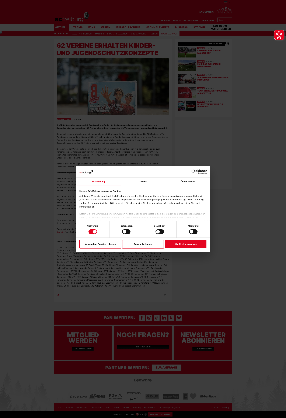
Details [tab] (143, 181)
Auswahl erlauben (143, 244)
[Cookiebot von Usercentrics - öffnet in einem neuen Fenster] (194, 171)
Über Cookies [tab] (188, 181)
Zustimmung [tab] (98, 181)
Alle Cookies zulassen (185, 244)
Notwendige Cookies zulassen (100, 244)
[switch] (126, 231)
